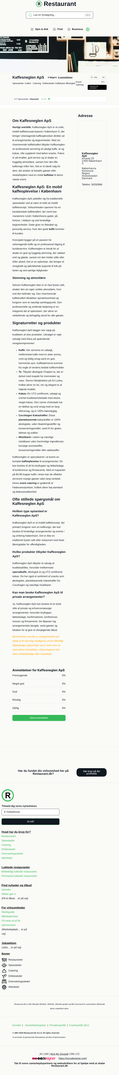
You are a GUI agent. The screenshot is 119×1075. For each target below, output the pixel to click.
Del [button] (103, 77)
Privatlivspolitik (65, 557)
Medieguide (8, 925)
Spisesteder (18, 83)
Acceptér (59, 535)
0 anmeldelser (65, 77)
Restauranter (9, 850)
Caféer (28, 83)
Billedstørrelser (10, 930)
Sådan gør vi (9, 907)
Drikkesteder (48, 83)
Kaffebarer (60, 83)
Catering (37, 83)
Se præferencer (59, 552)
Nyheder (6, 903)
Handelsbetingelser (35, 1039)
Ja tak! (30, 835)
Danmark (34, 99)
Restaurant (60, 3)
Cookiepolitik (52, 557)
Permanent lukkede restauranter (19, 889)
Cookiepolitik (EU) (79, 1039)
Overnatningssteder (12, 867)
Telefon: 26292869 (92, 184)
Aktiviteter (7, 871)
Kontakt (16, 1039)
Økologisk (70, 83)
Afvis (59, 544)
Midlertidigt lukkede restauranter (19, 885)
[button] (114, 519)
